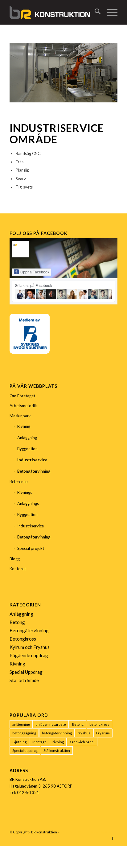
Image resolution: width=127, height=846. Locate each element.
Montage (39, 742)
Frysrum (103, 733)
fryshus (84, 733)
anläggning (21, 724)
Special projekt (30, 548)
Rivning (23, 426)
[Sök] (94, 12)
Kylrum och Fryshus (30, 647)
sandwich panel (82, 742)
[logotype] (53, 12)
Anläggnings (28, 503)
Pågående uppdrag (29, 655)
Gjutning (19, 742)
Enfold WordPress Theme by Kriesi (87, 832)
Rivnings (24, 492)
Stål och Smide (24, 680)
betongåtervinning (57, 733)
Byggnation (27, 448)
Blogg (15, 558)
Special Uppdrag (26, 672)
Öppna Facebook (34, 272)
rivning (58, 742)
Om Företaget (22, 395)
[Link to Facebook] (112, 838)
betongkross (99, 724)
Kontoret (18, 568)
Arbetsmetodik (23, 405)
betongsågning (24, 733)
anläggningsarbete (51, 724)
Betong (17, 622)
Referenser (19, 481)
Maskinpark (20, 415)
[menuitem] (94, 12)
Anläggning (27, 437)
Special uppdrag (25, 751)
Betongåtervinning (33, 471)
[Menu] (108, 12)
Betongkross (23, 638)
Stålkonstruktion (56, 751)
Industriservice (32, 459)
